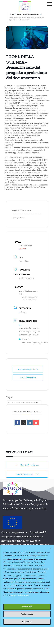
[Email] (36, 422)
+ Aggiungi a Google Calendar (27, 369)
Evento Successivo (24, 474)
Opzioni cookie (27, 614)
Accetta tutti (27, 607)
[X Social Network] (23, 422)
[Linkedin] (30, 422)
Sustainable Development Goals (24, 402)
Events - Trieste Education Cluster (27, 15)
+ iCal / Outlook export (28, 378)
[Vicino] (51, 549)
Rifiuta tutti (27, 621)
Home (12, 15)
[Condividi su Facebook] (17, 422)
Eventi (23, 312)
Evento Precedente (29, 465)
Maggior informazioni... (20, 595)
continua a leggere (26, 278)
